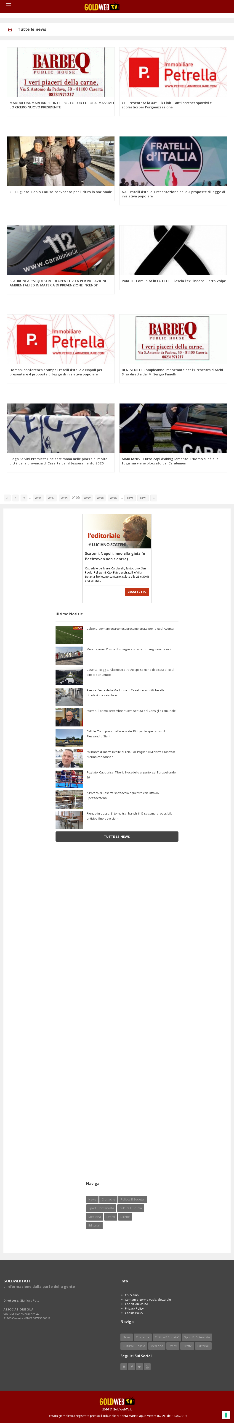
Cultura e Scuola (131, 1208)
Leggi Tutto (137, 592)
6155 (64, 498)
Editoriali (94, 1225)
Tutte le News (117, 836)
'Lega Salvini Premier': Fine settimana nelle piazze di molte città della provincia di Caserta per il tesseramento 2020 (58, 460)
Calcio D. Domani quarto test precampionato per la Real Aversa (130, 628)
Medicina (94, 1217)
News (92, 1199)
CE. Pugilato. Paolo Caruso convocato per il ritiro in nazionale (61, 191)
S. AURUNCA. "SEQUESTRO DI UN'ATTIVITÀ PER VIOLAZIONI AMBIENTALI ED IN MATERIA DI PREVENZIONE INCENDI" (58, 282)
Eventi (110, 1217)
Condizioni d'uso (136, 1304)
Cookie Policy (134, 1313)
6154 (51, 498)
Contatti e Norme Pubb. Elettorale (148, 1299)
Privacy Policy (134, 1308)
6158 (100, 498)
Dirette (125, 1217)
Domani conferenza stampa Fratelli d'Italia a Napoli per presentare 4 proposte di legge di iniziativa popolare (56, 371)
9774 (143, 498)
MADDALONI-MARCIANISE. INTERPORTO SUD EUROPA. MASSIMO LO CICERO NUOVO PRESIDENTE (62, 104)
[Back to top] (219, 1394)
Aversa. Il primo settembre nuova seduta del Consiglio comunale (131, 711)
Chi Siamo (132, 1295)
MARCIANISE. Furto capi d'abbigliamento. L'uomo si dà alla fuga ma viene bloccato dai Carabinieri (170, 460)
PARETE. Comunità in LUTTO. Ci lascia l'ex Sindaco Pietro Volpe (174, 280)
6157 (87, 498)
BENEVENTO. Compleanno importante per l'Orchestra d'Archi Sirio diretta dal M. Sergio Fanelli (172, 371)
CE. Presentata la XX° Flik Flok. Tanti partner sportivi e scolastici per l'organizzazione (167, 104)
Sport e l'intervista (101, 1208)
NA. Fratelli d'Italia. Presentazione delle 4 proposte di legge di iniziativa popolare (173, 193)
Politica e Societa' (132, 1199)
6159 (113, 498)
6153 (38, 498)
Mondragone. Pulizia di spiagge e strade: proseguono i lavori (129, 649)
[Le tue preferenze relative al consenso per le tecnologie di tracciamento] (226, 1415)
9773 (130, 498)
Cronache (108, 1199)
